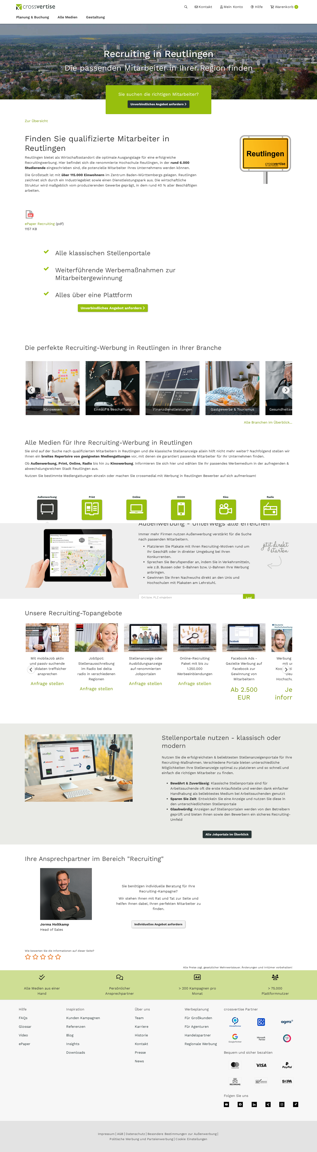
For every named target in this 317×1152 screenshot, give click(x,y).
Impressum (106, 1134)
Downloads (75, 1052)
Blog (70, 1035)
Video (23, 1035)
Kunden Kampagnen (83, 1018)
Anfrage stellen (47, 683)
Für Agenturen (197, 1027)
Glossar (25, 1027)
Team (139, 1018)
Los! (249, 597)
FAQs (23, 1018)
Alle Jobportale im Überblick (227, 834)
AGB (120, 1134)
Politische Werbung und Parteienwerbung (141, 1139)
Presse (140, 1052)
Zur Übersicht (36, 121)
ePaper (24, 1044)
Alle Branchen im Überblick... (268, 422)
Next (286, 390)
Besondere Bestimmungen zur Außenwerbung (182, 1134)
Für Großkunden (198, 1018)
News (139, 1061)
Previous (31, 390)
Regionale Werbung (201, 1044)
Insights (72, 1044)
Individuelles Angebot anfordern (158, 924)
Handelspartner (198, 1035)
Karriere (141, 1027)
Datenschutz (135, 1134)
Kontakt (141, 1044)
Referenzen (75, 1027)
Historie (141, 1035)
